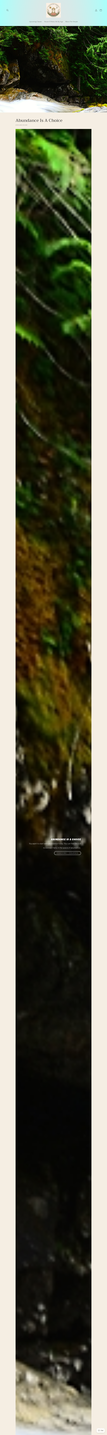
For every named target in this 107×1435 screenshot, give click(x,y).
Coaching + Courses (67, 853)
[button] (7, 10)
